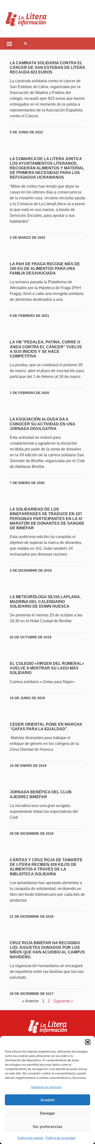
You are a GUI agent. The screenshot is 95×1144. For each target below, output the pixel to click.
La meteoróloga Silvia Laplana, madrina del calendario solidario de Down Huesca (45, 601)
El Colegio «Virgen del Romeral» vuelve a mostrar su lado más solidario (47, 668)
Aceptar (47, 1100)
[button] (87, 1042)
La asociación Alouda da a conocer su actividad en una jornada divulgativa (42, 423)
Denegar (47, 1113)
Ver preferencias (47, 1126)
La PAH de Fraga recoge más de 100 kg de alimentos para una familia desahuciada (45, 268)
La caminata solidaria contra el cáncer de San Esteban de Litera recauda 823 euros (47, 67)
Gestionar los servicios (46, 1087)
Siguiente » (63, 1001)
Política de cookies (30, 1138)
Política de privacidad (60, 1138)
